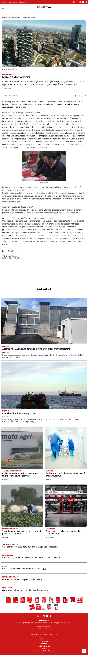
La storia (44, 648)
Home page (5, 17)
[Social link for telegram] (86, 2)
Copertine (13, 17)
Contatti (4, 2)
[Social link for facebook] (77, 2)
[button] (76, 96)
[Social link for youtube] (83, 2)
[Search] (31, 2)
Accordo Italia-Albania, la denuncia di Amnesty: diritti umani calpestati (36, 348)
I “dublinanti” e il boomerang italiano (19, 413)
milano (17, 258)
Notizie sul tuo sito (44, 646)
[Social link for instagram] (80, 2)
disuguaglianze (11, 256)
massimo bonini (7, 258)
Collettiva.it (44, 620)
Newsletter (23, 2)
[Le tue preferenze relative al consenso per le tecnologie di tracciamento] (84, 651)
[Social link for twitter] (74, 2)
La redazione (13, 2)
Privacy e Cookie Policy (44, 651)
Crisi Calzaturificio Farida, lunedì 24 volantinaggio (24, 568)
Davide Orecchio (50, 537)
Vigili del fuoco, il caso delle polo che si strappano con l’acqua (30, 546)
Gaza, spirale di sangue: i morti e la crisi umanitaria (25, 590)
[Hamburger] (3, 7)
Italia (19, 17)
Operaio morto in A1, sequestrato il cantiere (22, 579)
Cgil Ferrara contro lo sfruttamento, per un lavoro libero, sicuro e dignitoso (21, 474)
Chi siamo (44, 639)
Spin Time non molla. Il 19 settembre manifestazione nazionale (31, 557)
